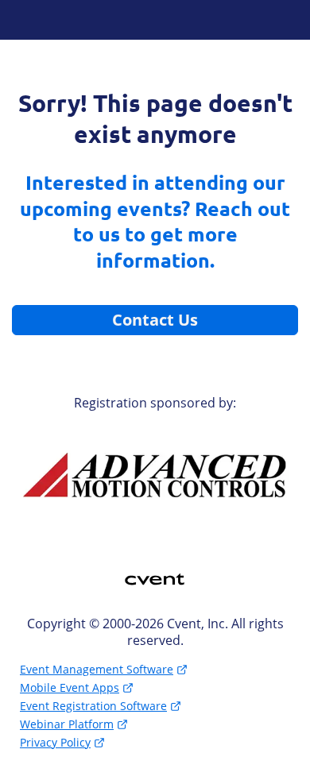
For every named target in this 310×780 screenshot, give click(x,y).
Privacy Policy (55, 742)
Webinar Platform (67, 724)
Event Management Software (96, 669)
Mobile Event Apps (69, 687)
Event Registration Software (93, 705)
